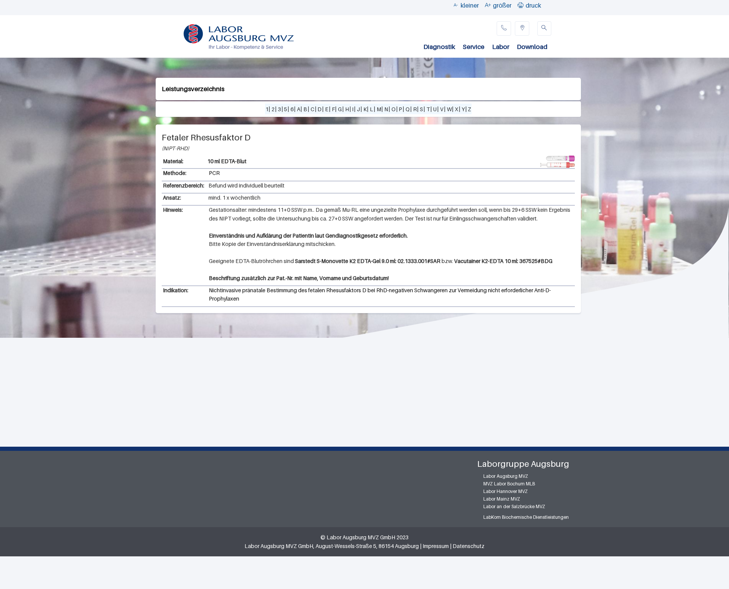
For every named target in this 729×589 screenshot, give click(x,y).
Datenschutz (468, 546)
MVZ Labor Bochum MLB (509, 484)
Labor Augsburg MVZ (505, 476)
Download (532, 46)
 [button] (521, 5)
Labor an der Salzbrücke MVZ (514, 506)
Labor (500, 46)
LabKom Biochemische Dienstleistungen (526, 517)
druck (533, 5)
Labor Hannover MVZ (505, 491)
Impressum (436, 546)
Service (473, 46)
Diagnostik (439, 46)
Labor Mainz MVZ (501, 499)
